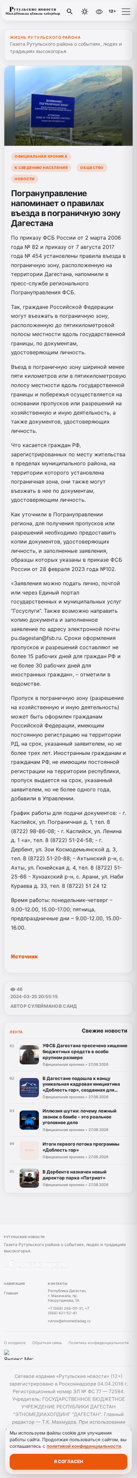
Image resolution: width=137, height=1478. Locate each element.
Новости (25, 179)
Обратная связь (47, 1342)
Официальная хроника (41, 156)
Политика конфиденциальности (98, 1342)
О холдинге (15, 1342)
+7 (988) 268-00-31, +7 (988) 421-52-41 (68, 1311)
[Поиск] (70, 11)
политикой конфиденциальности (84, 1446)
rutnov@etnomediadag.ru (69, 1321)
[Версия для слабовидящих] (99, 11)
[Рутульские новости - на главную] (33, 12)
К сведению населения (41, 167)
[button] (126, 11)
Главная (11, 1293)
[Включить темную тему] (84, 11)
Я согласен (68, 1461)
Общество (91, 167)
